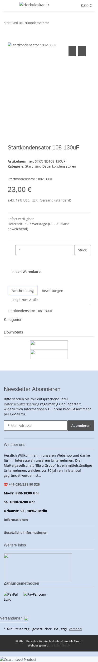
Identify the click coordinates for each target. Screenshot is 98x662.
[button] (65, 5)
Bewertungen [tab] (52, 290)
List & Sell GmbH (59, 645)
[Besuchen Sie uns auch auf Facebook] (7, 609)
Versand (47, 200)
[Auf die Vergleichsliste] (72, 51)
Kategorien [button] (13, 320)
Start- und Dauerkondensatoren (50, 166)
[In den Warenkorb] (11, 39)
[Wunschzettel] (74, 5)
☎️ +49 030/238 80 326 (22, 484)
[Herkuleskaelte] (34, 4)
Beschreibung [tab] (23, 290)
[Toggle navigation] (10, 5)
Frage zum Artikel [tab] (25, 299)
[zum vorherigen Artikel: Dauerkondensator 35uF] (61, 24)
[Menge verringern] (11, 250)
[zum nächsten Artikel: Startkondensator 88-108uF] (53, 24)
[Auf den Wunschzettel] (82, 51)
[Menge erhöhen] (78, 260)
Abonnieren (80, 425)
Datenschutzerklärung (21, 404)
